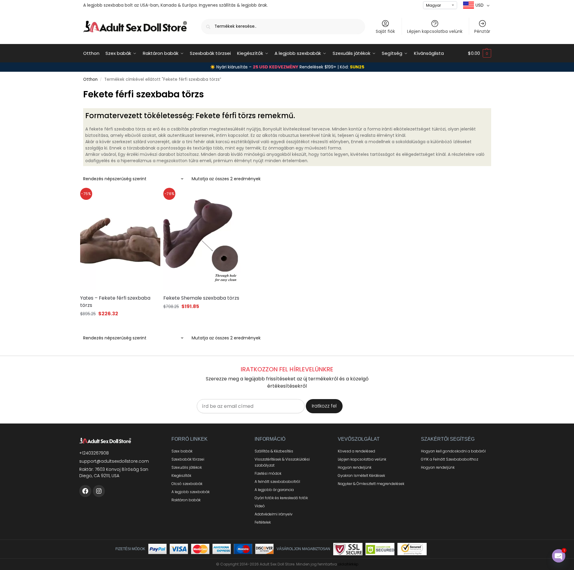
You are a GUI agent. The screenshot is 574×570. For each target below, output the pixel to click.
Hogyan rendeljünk (355, 467)
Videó (260, 506)
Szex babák (182, 451)
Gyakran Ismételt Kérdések (361, 475)
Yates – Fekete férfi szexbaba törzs (115, 301)
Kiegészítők (181, 475)
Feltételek (263, 522)
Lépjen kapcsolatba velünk (435, 31)
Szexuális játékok (186, 467)
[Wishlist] (148, 198)
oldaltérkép (348, 564)
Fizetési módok (268, 473)
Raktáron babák (186, 499)
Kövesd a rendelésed (356, 451)
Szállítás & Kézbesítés (274, 451)
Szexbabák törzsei (187, 459)
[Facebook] (85, 491)
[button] (479, 53)
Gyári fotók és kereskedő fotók (281, 497)
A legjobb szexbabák (190, 491)
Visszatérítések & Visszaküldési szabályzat (282, 462)
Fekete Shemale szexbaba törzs (201, 297)
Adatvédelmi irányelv (274, 514)
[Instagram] (99, 491)
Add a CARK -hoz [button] (120, 325)
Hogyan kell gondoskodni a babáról (453, 451)
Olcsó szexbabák (186, 483)
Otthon (90, 79)
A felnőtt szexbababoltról (277, 481)
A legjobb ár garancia (274, 489)
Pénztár (482, 31)
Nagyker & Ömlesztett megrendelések (371, 483)
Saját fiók (385, 31)
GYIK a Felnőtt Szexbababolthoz (449, 459)
